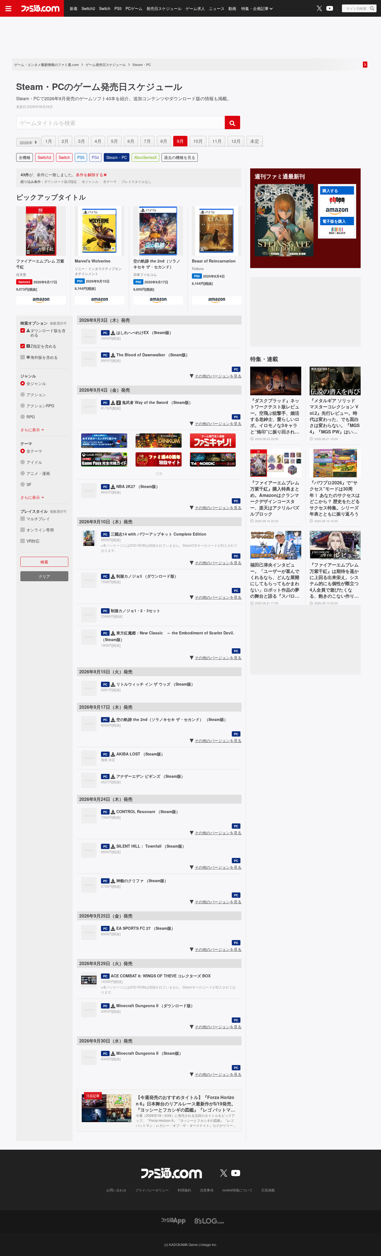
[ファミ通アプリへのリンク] (173, 1220)
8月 (163, 141)
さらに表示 (30, 429)
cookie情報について (237, 1190)
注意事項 (206, 1190)
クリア (44, 576)
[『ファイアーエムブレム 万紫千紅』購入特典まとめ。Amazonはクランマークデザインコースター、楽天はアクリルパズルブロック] (275, 463)
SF (29, 484)
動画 (232, 8)
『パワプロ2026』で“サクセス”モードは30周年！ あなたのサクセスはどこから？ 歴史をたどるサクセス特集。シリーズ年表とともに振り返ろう (335, 498)
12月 (236, 141)
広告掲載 (268, 1190)
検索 (44, 562)
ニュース (217, 8)
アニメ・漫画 (38, 473)
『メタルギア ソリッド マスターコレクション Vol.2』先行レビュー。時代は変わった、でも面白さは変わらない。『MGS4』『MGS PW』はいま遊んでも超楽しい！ (335, 416)
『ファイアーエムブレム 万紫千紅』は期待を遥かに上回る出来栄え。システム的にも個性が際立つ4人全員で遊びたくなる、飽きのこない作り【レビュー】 (334, 580)
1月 (48, 141)
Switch (104, 8)
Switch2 (88, 8)
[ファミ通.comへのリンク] (40, 8)
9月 (180, 141)
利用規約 (184, 1190)
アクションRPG (40, 405)
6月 (130, 141)
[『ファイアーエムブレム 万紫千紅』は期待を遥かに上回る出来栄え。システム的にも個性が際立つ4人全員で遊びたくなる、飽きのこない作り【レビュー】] (335, 545)
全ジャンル (36, 383)
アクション (36, 394)
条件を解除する (89, 174)
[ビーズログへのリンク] (209, 1220)
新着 (74, 8)
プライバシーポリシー (152, 1190)
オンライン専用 (40, 530)
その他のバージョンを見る (218, 376)
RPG (30, 416)
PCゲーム (134, 8)
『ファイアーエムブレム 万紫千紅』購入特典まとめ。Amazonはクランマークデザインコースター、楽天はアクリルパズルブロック (274, 498)
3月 (81, 141)
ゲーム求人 (195, 8)
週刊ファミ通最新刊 (280, 176)
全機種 (24, 157)
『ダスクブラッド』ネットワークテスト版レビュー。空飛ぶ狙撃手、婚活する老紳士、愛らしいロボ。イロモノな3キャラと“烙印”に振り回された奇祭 (274, 416)
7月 (147, 141)
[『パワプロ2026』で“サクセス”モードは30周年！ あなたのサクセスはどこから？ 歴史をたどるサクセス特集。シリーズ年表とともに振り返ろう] (335, 463)
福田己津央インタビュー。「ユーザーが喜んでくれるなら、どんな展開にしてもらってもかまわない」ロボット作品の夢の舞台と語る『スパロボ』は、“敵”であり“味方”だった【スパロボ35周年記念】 (274, 580)
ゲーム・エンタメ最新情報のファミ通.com (46, 64)
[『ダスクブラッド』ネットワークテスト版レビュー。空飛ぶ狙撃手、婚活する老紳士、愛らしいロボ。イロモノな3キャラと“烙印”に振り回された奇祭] (275, 381)
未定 (254, 141)
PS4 (95, 157)
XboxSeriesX (145, 157)
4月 (98, 141)
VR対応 (33, 541)
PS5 (118, 8)
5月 (114, 141)
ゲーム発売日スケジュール (106, 64)
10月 (198, 141)
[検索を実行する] (232, 122)
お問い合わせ (116, 1190)
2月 (65, 141)
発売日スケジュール (164, 8)
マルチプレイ (38, 518)
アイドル (34, 462)
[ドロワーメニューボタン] (8, 8)
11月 (217, 141)
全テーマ (34, 451)
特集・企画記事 (255, 8)
